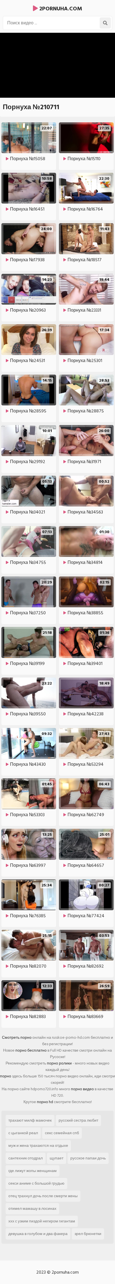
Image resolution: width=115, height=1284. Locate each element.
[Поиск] (105, 23)
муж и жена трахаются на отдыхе (38, 1145)
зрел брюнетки (88, 1234)
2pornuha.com (60, 8)
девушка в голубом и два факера (38, 1234)
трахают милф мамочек (30, 1120)
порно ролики (59, 1063)
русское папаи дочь (88, 1158)
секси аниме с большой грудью (36, 1183)
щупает (56, 1158)
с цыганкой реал (23, 1133)
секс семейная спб (62, 1133)
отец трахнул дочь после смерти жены (43, 1196)
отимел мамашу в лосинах (32, 1208)
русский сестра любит (78, 1120)
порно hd (45, 1102)
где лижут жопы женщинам (32, 1171)
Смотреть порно (17, 1037)
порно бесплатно (31, 1050)
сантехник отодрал (25, 1158)
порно (5, 1076)
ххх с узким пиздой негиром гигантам (41, 1221)
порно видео (82, 1089)
